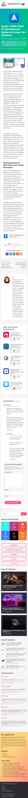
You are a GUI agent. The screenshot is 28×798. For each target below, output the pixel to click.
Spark (14, 247)
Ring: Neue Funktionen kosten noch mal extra (15, 776)
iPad (15, 244)
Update (11, 245)
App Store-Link (15, 73)
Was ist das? (20, 48)
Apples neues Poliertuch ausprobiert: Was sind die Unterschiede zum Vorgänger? (16, 649)
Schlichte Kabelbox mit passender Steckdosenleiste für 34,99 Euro (14, 643)
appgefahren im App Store (14, 550)
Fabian (16, 388)
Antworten (9, 430)
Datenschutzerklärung (8, 757)
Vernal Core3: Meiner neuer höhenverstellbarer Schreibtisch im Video (15, 666)
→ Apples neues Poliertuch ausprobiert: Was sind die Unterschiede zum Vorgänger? (12, 682)
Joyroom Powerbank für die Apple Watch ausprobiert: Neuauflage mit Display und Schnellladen (15, 660)
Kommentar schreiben (15, 352)
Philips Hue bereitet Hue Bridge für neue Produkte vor (14, 631)
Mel (5, 45)
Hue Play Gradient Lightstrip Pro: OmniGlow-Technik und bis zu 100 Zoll (13, 608)
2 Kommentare (11, 44)
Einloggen (14, 554)
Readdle (21, 245)
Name (7, 490)
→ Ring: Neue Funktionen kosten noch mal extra (11, 725)
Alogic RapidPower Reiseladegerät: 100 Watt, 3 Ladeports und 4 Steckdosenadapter (16, 654)
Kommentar (8, 472)
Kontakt (14, 559)
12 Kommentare (16, 389)
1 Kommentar (15, 339)
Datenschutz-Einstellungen (7, 796)
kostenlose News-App (13, 745)
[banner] (11, 4)
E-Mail (15, 245)
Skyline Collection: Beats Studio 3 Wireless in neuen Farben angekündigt (6, 265)
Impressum (6, 755)
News (18, 244)
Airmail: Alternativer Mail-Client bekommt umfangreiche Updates (21, 265)
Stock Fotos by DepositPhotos (8, 794)
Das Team (14, 563)
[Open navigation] (23, 4)
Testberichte (14, 545)
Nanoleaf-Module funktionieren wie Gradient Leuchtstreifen (13, 586)
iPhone (12, 244)
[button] (7, 254)
